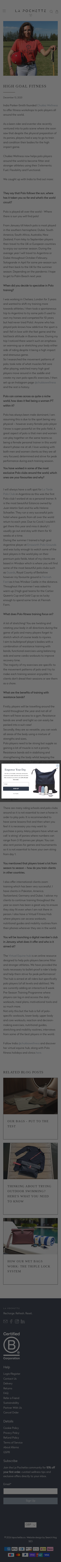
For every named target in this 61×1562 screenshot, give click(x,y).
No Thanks (15, 793)
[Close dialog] (57, 765)
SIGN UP (16, 788)
